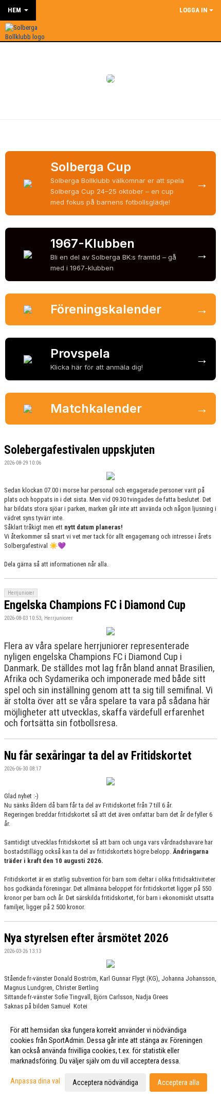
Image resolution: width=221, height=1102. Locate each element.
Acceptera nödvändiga (105, 1082)
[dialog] (110, 1055)
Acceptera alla (178, 1082)
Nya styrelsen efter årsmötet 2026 (86, 938)
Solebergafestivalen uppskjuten (79, 450)
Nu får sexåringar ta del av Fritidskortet (98, 756)
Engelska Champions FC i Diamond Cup (95, 605)
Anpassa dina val (35, 1081)
